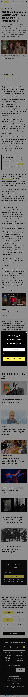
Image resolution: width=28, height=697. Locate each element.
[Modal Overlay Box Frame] (14, 348)
